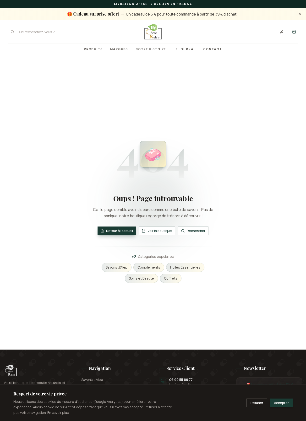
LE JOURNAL (185, 49)
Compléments (148, 267)
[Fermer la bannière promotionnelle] (299, 14)
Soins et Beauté (141, 278)
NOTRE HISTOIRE (151, 49)
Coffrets (170, 278)
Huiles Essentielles (185, 267)
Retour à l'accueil (119, 230)
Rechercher (196, 230)
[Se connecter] (281, 31)
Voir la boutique (160, 230)
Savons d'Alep (116, 267)
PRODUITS (93, 49)
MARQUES (119, 49)
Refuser (257, 402)
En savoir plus (58, 412)
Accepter (281, 402)
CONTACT (212, 49)
